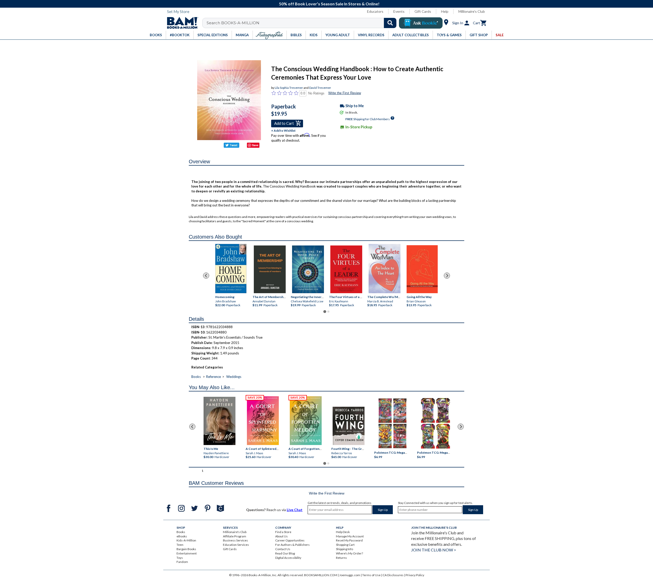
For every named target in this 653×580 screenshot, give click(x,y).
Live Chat (295, 510)
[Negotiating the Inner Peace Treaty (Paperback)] (308, 269)
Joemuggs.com (349, 575)
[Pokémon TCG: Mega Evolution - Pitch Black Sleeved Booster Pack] (435, 423)
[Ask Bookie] (421, 23)
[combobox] (303, 23)
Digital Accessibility (288, 558)
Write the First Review (344, 93)
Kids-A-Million (186, 540)
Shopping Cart (345, 545)
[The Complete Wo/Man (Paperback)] (384, 268)
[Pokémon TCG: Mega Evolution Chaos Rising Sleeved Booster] (392, 423)
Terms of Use (371, 575)
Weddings (233, 377)
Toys (180, 558)
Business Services (235, 540)
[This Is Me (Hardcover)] (219, 421)
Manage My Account (350, 536)
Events (399, 11)
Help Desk (343, 532)
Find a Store (283, 532)
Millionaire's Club (471, 11)
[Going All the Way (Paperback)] (422, 269)
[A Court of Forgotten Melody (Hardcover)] (306, 420)
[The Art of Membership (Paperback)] (270, 269)
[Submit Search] (390, 23)
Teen (180, 545)
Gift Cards (423, 11)
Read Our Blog (285, 553)
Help (444, 11)
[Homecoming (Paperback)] (230, 268)
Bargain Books (186, 549)
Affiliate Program (234, 536)
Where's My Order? (349, 553)
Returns (341, 558)
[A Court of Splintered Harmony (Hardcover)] (263, 420)
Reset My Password (349, 540)
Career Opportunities (290, 540)
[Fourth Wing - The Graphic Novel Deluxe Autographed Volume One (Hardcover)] (349, 426)
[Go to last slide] (206, 276)
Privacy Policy (415, 575)
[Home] (180, 23)
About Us (281, 536)
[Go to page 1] (324, 311)
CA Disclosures (393, 575)
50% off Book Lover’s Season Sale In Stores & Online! (329, 3)
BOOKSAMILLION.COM (320, 575)
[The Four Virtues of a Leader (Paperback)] (346, 269)
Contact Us (282, 549)
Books (196, 377)
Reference (213, 377)
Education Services (236, 545)
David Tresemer (320, 88)
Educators (375, 11)
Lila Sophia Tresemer (289, 88)
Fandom (182, 562)
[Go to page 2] (328, 312)
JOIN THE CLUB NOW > (433, 549)
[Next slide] (447, 276)
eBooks (182, 536)
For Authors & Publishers (292, 545)
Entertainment (187, 553)
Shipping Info (344, 549)
